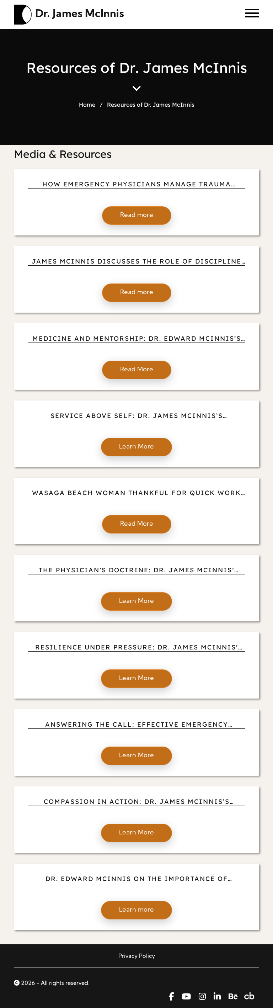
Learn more (136, 910)
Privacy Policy (136, 956)
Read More (136, 369)
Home (87, 104)
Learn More (136, 447)
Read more (136, 215)
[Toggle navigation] (249, 15)
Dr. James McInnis (79, 14)
